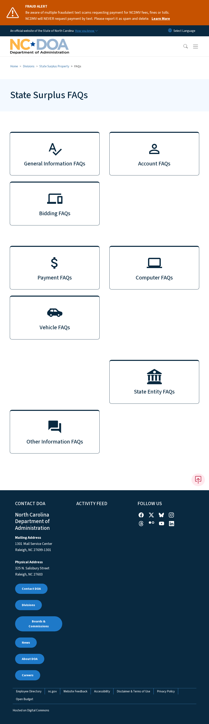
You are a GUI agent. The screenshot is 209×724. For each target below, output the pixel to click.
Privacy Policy (166, 691)
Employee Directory (28, 691)
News (26, 642)
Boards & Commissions (39, 624)
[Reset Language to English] (170, 31)
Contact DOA (31, 589)
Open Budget (24, 699)
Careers (27, 675)
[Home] (39, 42)
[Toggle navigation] (199, 46)
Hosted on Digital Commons (31, 710)
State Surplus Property (54, 66)
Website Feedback (75, 691)
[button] (183, 46)
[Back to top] (198, 479)
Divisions (28, 66)
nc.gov (52, 691)
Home (14, 66)
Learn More (161, 18)
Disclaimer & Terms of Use (133, 691)
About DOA (30, 659)
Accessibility (102, 691)
